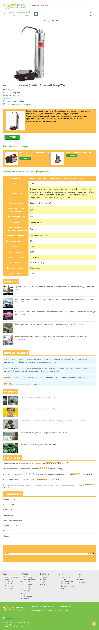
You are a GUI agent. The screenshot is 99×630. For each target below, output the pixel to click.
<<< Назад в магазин (49, 20)
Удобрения (27, 581)
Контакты (52, 611)
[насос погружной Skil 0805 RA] (72, 156)
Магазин (64, 611)
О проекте (34, 607)
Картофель (27, 593)
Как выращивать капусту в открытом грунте (39, 445)
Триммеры (7, 531)
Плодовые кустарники (9, 587)
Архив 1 (82, 582)
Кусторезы (7, 510)
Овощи (26, 598)
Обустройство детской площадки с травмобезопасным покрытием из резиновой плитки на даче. (44, 485)
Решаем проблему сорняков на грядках (19, 479)
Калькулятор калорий (19, 12)
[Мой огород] (14, 8)
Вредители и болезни (28, 585)
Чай (43, 582)
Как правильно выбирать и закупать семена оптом (24, 463)
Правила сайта (49, 607)
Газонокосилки (9, 499)
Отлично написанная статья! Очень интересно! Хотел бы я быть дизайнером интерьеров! (51, 377)
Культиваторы (9, 504)
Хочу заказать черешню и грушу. (25, 384)
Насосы (16, 95)
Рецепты (82, 579)
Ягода (44, 584)
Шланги (6, 536)
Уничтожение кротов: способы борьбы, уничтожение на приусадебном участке (36, 474)
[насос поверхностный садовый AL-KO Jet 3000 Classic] (25, 159)
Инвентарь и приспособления (29, 578)
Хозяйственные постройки (67, 582)
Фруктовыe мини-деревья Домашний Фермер (40, 409)
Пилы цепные (9, 515)
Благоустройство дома (67, 587)
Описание (7, 98)
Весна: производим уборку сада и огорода (21, 469)
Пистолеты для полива (12, 520)
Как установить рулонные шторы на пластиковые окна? (44, 433)
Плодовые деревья (9, 582)
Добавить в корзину (11, 92)
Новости (82, 577)
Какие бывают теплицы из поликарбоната (38, 397)
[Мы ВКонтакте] (35, 13)
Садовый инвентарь (11, 525)
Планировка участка (65, 578)
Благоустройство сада (11, 578)
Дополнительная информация (15, 101)
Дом (61, 574)
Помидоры (27, 596)
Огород (25, 574)
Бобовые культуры (27, 590)
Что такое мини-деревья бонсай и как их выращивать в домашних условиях (53, 421)
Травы (44, 577)
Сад (5, 574)
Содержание (64, 607)
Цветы (44, 579)
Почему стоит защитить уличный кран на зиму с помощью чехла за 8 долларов (48, 324)
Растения (44, 574)
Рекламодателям (37, 611)
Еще (79, 574)
